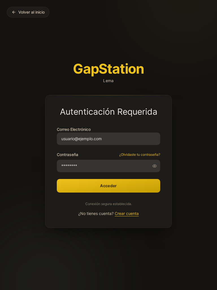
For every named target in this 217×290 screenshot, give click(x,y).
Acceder (108, 185)
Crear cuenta (127, 213)
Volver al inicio (31, 12)
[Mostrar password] (156, 166)
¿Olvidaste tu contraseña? (139, 154)
